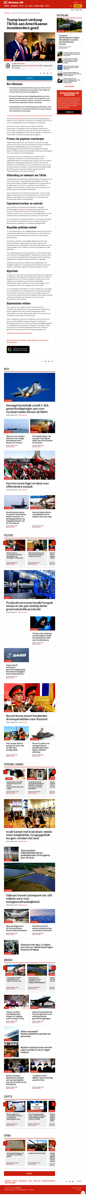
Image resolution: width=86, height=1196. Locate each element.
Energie (31, 6)
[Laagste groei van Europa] (37, 1141)
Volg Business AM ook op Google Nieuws (19, 333)
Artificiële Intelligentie (34, 1111)
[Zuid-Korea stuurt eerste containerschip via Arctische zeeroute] (42, 910)
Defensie (52, 550)
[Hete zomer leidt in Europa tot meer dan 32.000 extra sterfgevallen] (16, 727)
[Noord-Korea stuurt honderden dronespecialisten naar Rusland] (29, 684)
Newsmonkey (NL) (10, 1190)
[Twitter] (69, 1181)
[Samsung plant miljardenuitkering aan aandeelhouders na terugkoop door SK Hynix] (11, 847)
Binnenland (8, 922)
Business (7, 598)
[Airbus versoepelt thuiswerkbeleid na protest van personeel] (11, 1027)
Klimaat (30, 550)
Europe (7, 739)
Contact (79, 1190)
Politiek (21, 6)
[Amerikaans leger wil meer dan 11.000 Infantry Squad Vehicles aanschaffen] (59, 52)
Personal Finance (39, 6)
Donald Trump (17, 119)
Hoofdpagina (7, 13)
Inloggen (76, 2)
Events (30, 1181)
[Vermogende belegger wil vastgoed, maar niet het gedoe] (15, 1141)
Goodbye (31, 1190)
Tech (26, 6)
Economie (6, 6)
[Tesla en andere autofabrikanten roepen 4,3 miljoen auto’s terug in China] (16, 996)
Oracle (21, 209)
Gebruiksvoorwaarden (48, 1181)
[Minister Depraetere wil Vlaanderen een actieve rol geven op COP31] (37, 540)
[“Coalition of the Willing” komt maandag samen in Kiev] (42, 1059)
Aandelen (7, 860)
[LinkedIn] (72, 1181)
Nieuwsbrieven (23, 1181)
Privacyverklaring (10, 1183)
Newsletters (78, 10)
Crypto (47, 6)
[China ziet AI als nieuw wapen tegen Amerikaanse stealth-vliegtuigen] (59, 66)
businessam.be (20, 63)
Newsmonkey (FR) (22, 1190)
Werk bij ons (37, 1181)
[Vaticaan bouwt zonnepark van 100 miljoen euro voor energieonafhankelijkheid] (29, 864)
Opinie (72, 10)
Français (79, 1181)
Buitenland (8, 60)
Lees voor (29, 78)
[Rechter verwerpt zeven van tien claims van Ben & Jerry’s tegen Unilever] (11, 1043)
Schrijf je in (69, 112)
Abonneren (78, 6)
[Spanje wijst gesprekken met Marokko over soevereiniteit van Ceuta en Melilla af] (59, 72)
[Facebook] (66, 1181)
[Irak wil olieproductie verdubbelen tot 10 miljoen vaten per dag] (42, 496)
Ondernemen (14, 6)
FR (81, 2)
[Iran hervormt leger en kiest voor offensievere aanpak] (29, 452)
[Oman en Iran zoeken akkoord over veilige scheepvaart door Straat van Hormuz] (16, 420)
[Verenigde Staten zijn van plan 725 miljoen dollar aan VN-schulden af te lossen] (42, 420)
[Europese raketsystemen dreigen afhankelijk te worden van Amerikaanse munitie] (69, 19)
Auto (6, 1008)
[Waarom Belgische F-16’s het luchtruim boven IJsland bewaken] (16, 910)
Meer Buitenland (73, 85)
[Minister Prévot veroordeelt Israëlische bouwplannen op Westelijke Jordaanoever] (15, 540)
